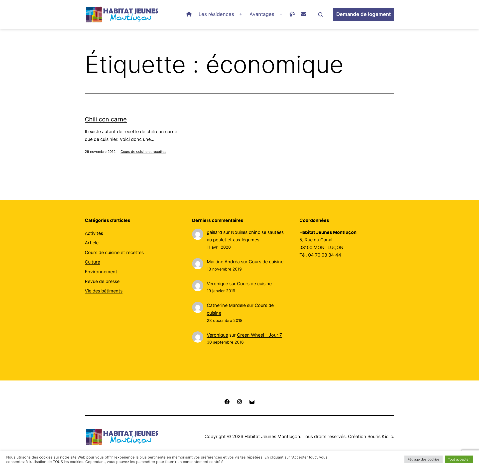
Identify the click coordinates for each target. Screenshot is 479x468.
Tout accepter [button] (459, 459)
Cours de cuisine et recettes (143, 151)
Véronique (217, 283)
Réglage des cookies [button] (423, 459)
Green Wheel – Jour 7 (259, 335)
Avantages (261, 14)
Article (92, 242)
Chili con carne (106, 119)
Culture (92, 262)
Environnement (101, 271)
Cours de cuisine (266, 261)
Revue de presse (102, 281)
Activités (94, 233)
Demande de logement (363, 14)
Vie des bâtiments (103, 290)
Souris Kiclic (380, 436)
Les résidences (216, 14)
